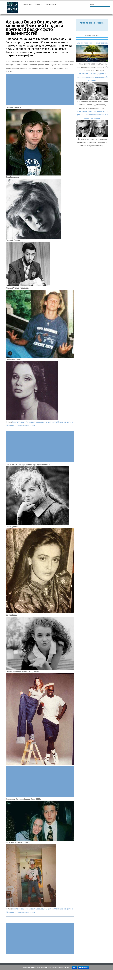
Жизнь (38, 5)
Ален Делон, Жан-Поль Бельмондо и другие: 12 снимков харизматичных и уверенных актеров (92, 114)
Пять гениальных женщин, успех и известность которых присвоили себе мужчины (92, 77)
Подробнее (83, 967)
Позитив (27, 5)
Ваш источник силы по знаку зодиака (92, 43)
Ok (74, 967)
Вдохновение (51, 5)
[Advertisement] (40, 89)
